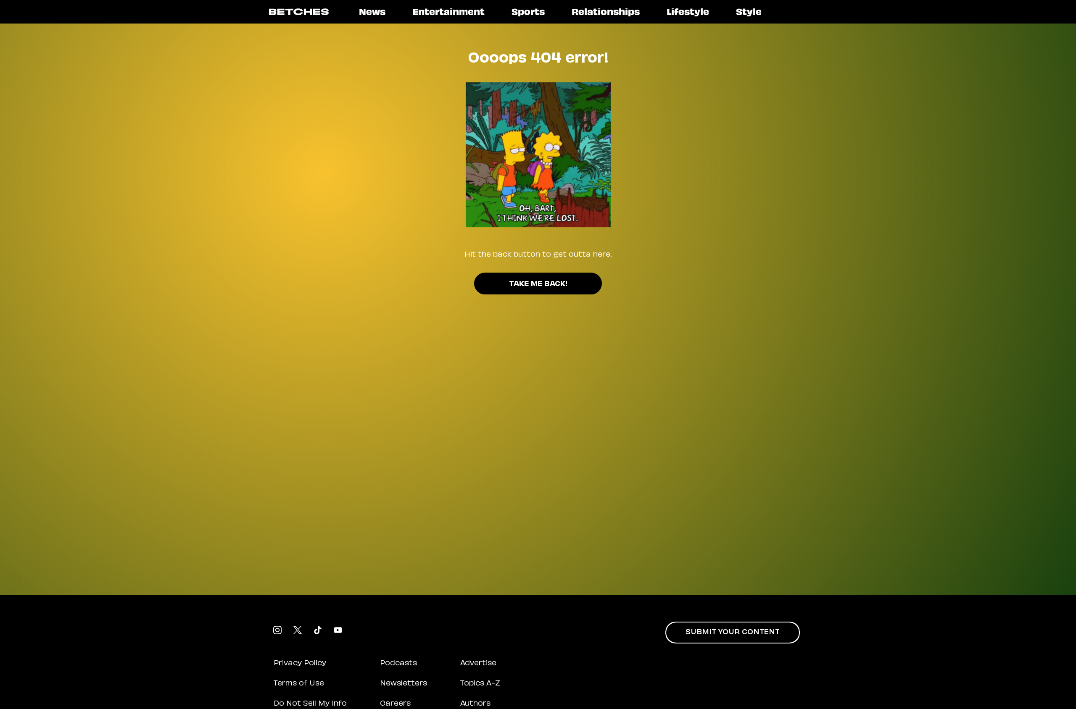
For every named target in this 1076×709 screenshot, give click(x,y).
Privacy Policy (300, 663)
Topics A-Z (480, 683)
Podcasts (398, 663)
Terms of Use (299, 683)
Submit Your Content (733, 632)
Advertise (478, 663)
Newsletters (403, 683)
